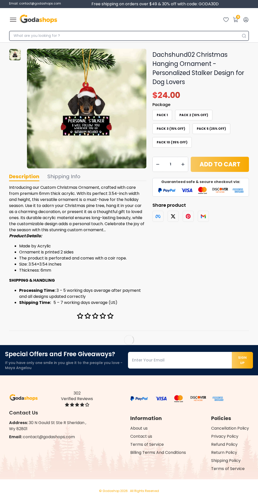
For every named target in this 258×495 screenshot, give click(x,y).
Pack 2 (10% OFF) (193, 115)
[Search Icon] (244, 36)
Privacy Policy (224, 436)
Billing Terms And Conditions (158, 452)
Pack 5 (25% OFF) (211, 128)
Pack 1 (162, 115)
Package (161, 105)
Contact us (141, 436)
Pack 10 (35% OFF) (172, 142)
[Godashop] (38, 20)
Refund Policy (224, 444)
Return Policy (224, 452)
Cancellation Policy (230, 428)
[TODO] (158, 216)
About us (139, 428)
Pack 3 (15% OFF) (171, 128)
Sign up (242, 360)
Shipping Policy (226, 460)
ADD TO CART (220, 164)
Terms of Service (147, 444)
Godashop (111, 491)
